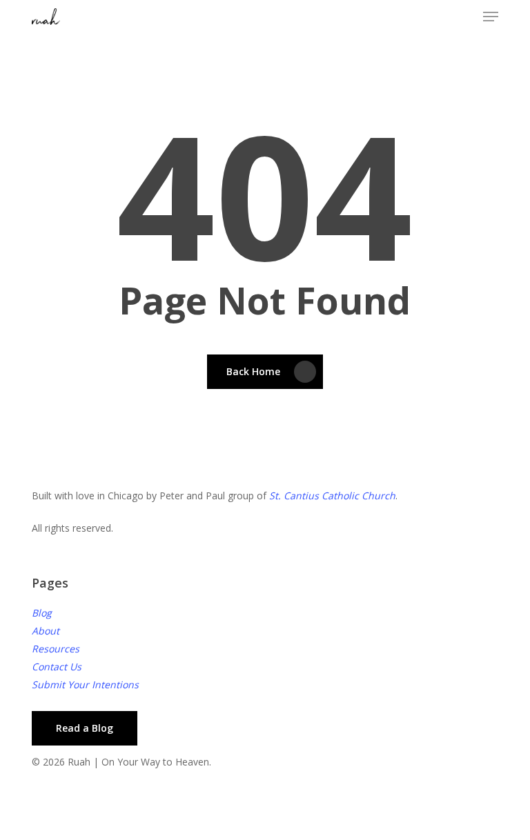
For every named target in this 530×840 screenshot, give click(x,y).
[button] (490, 16)
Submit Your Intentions (85, 684)
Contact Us (56, 666)
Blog (42, 612)
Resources (55, 648)
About (45, 630)
